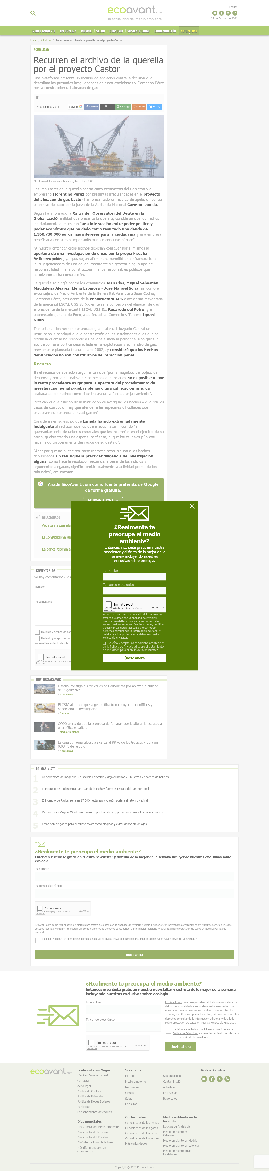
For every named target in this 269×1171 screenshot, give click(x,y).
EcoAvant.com (111, 614)
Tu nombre (111, 570)
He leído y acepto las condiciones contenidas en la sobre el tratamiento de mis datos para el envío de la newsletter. (133, 646)
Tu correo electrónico (118, 584)
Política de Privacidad (115, 637)
